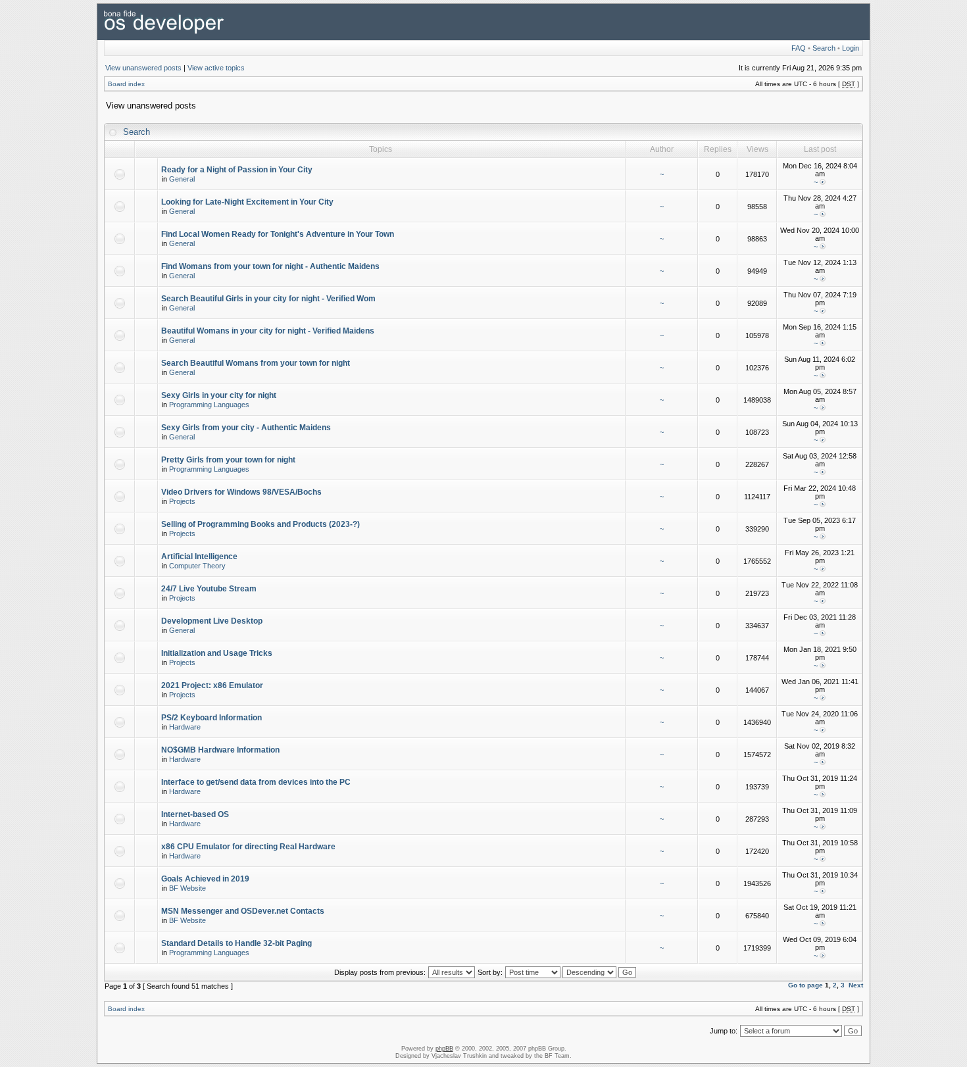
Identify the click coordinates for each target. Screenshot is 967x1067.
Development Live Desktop (211, 621)
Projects (182, 501)
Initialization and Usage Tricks (216, 653)
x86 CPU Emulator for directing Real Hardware (248, 846)
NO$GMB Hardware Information (220, 750)
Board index (126, 83)
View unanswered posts (143, 68)
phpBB (444, 1048)
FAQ (798, 48)
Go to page (805, 985)
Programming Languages (209, 405)
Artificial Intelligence (199, 556)
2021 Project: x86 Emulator (212, 685)
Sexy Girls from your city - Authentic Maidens (246, 427)
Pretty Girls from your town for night (228, 459)
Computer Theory (197, 566)
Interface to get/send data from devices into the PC (256, 782)
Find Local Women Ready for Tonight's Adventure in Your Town (277, 234)
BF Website (187, 888)
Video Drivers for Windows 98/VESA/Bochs (241, 492)
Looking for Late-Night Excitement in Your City (247, 202)
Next (856, 985)
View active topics (216, 68)
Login (850, 48)
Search (823, 48)
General (182, 179)
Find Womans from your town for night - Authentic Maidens (270, 266)
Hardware (185, 727)
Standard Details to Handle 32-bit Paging (236, 943)
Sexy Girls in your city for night (218, 395)
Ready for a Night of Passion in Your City (236, 169)
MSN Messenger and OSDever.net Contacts (242, 911)
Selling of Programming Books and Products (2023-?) (260, 524)
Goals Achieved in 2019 (205, 878)
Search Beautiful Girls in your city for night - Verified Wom (268, 298)
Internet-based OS (195, 814)
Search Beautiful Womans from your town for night (255, 363)
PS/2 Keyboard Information (211, 717)
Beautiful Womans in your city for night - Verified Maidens (267, 330)
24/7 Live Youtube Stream (209, 588)
